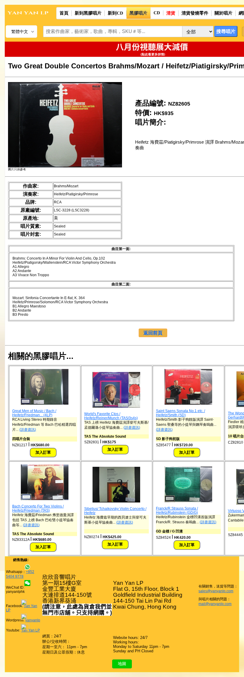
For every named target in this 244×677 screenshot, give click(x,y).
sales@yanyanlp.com (215, 591)
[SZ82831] (116, 406)
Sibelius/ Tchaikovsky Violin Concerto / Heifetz (115, 511)
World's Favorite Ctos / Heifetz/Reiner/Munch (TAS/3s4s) (111, 416)
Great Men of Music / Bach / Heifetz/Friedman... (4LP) (34, 413)
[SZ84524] (188, 501)
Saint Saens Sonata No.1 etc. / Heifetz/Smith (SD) (180, 413)
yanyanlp (32, 620)
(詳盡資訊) (27, 430)
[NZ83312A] (44, 499)
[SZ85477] (188, 403)
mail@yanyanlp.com (215, 604)
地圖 (122, 663)
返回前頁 (152, 332)
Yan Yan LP (30, 630)
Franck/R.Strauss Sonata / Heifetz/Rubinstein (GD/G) (177, 510)
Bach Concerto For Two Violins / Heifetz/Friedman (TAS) (38, 508)
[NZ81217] (44, 403)
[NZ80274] (116, 501)
